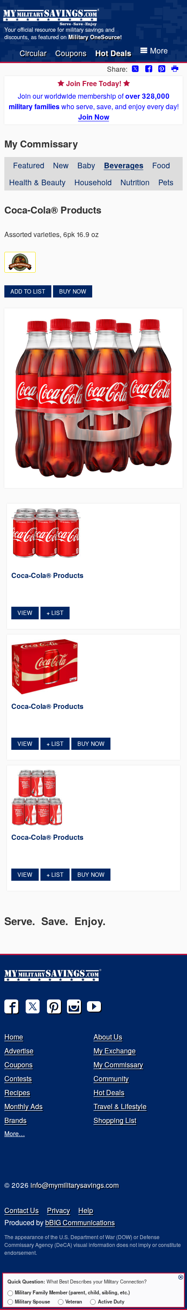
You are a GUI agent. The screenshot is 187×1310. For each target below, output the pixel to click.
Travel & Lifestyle (120, 1106)
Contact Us (21, 1210)
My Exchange (115, 1051)
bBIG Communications (80, 1222)
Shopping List (115, 1120)
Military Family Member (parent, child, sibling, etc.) (72, 1292)
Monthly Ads (23, 1106)
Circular (33, 52)
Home (13, 1037)
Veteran (73, 1301)
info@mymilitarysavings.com (74, 1185)
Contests (18, 1078)
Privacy (58, 1210)
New (61, 165)
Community (111, 1078)
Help (85, 1210)
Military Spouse (32, 1301)
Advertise (18, 1051)
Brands (15, 1120)
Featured (28, 165)
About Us (108, 1037)
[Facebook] (11, 1006)
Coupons (71, 52)
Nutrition (135, 182)
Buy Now (72, 291)
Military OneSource (94, 37)
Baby (86, 165)
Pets (166, 182)
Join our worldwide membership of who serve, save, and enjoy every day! (94, 100)
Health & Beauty (37, 182)
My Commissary (118, 1064)
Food (161, 165)
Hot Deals (113, 52)
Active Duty (111, 1301)
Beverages (124, 165)
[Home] (52, 17)
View (24, 612)
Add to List (27, 291)
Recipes (17, 1092)
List (55, 612)
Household (93, 182)
